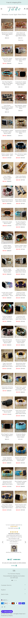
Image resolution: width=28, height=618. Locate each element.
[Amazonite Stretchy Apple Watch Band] (7, 379)
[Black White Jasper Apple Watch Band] (21, 192)
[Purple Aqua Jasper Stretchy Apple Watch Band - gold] (21, 379)
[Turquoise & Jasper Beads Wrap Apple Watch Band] (21, 74)
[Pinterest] (4, 607)
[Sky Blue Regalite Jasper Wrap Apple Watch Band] (7, 74)
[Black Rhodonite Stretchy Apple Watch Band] (7, 332)
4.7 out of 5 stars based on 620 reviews (14, 562)
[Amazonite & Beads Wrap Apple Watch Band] (21, 122)
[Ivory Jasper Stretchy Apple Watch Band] (7, 168)
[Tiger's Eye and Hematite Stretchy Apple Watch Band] (21, 261)
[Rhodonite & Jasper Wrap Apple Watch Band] (7, 25)
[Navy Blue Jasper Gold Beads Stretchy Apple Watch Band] (7, 497)
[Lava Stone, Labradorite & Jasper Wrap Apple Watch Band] (7, 97)
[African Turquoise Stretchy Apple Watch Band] (21, 332)
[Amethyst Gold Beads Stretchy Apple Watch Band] (21, 285)
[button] (3, 542)
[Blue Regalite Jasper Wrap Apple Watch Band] (7, 426)
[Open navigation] (2, 8)
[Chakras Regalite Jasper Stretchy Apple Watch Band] (7, 308)
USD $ (5, 600)
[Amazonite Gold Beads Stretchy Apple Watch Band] (7, 473)
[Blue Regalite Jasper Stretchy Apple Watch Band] (7, 122)
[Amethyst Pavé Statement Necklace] (14, 548)
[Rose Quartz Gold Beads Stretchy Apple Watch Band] (21, 402)
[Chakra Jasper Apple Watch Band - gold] (7, 146)
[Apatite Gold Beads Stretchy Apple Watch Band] (21, 450)
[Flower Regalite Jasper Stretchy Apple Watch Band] (7, 450)
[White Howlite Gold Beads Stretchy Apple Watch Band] (21, 497)
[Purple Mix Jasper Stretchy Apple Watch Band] (7, 50)
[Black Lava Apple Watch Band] (7, 402)
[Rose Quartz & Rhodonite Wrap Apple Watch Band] (21, 25)
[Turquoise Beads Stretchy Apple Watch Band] (21, 426)
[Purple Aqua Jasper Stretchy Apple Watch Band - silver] (7, 285)
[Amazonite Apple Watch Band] (7, 214)
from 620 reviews (13, 528)
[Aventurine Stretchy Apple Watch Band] (7, 192)
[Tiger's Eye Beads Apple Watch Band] (21, 168)
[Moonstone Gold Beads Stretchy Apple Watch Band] (21, 355)
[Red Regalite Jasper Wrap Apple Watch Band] (21, 97)
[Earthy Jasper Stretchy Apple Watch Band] (7, 261)
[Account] (24, 8)
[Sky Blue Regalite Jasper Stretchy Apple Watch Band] (21, 214)
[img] (14, 526)
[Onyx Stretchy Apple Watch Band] (21, 146)
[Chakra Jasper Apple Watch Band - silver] (21, 237)
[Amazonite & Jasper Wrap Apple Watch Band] (21, 50)
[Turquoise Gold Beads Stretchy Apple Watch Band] (21, 308)
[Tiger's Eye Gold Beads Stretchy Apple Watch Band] (7, 355)
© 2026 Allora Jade (6, 613)
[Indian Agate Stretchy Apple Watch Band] (7, 237)
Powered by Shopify (7, 615)
